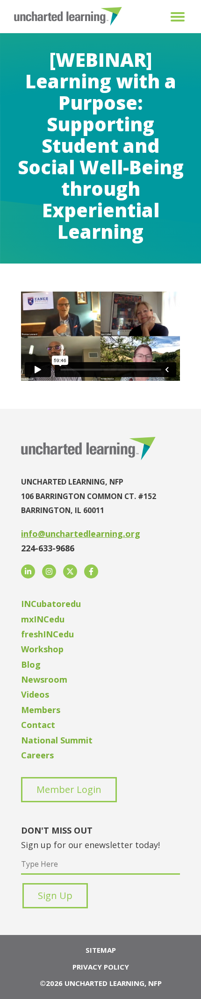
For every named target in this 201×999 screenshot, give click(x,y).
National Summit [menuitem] (57, 740)
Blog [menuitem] (31, 664)
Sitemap (101, 950)
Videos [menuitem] (35, 694)
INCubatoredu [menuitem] (51, 603)
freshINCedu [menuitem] (47, 634)
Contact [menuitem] (38, 724)
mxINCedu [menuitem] (43, 619)
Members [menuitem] (40, 709)
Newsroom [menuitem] (44, 679)
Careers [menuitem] (37, 755)
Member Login (68, 789)
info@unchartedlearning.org (80, 533)
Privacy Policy (100, 966)
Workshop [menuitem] (42, 649)
